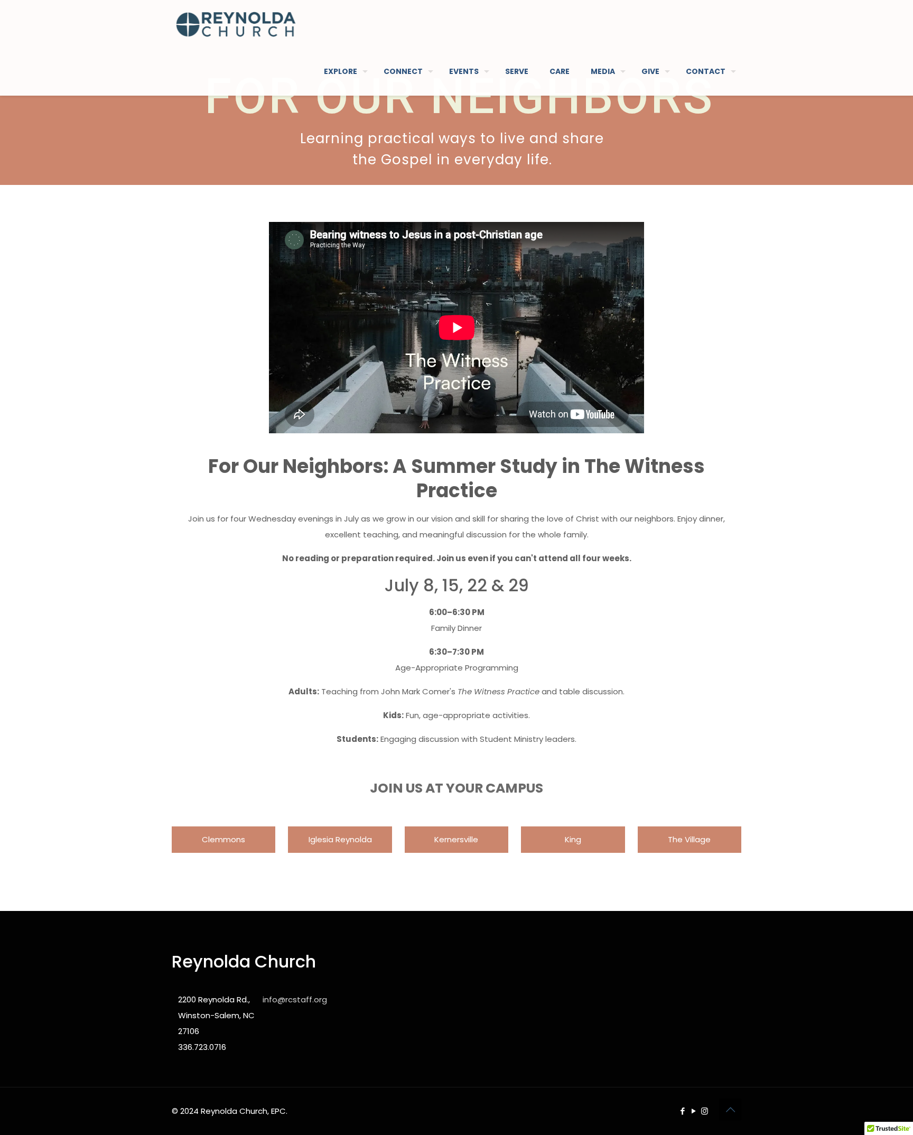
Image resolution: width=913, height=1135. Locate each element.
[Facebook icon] (682, 1111)
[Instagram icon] (705, 1111)
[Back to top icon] (730, 1110)
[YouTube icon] (693, 1111)
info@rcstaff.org (295, 999)
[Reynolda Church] (236, 24)
